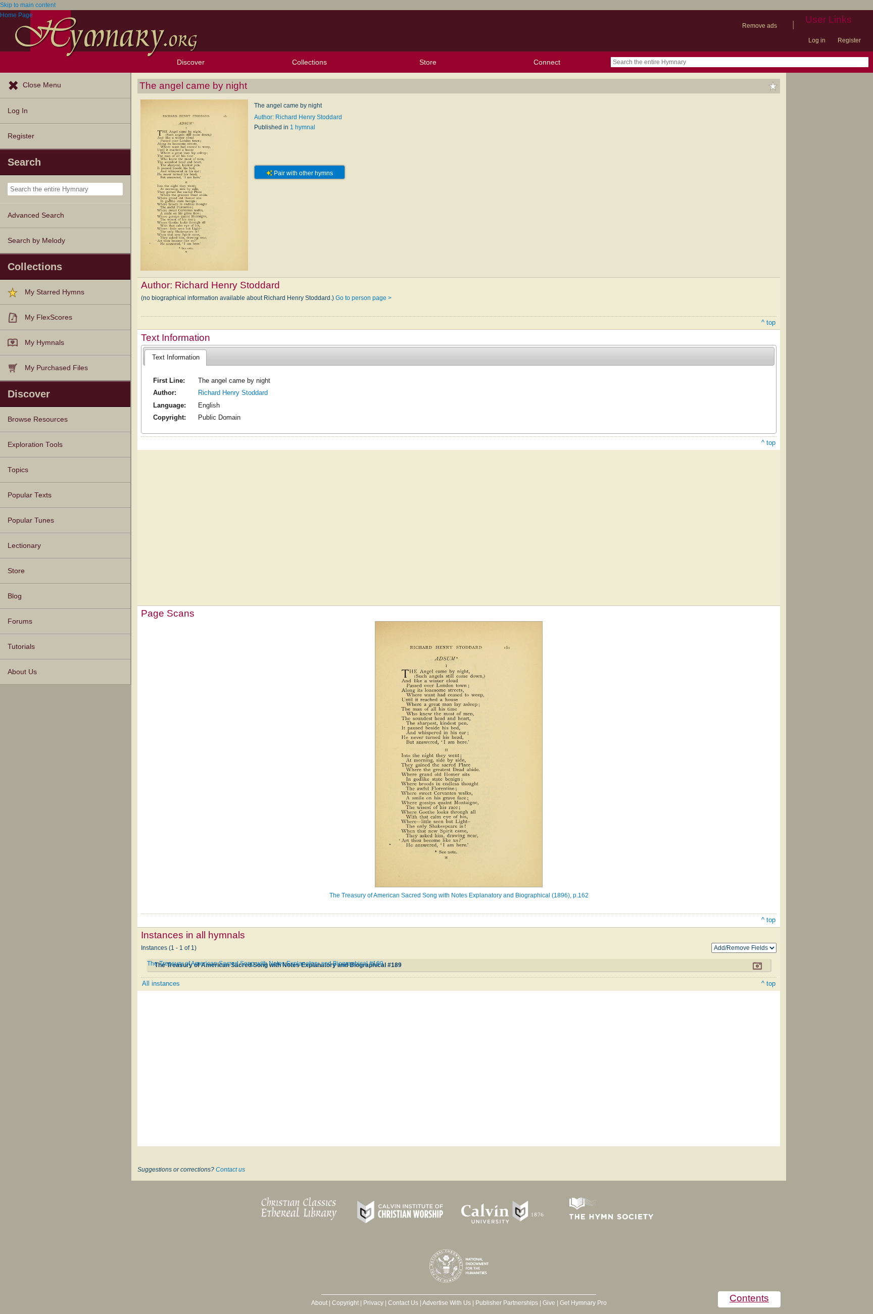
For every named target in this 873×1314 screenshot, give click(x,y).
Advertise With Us (446, 1302)
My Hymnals (44, 342)
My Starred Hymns (54, 292)
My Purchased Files (56, 368)
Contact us (230, 1169)
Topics (18, 470)
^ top (768, 322)
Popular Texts (30, 495)
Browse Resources (38, 419)
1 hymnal (302, 127)
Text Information (176, 357)
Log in (817, 40)
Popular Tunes (31, 520)
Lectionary (24, 545)
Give (549, 1302)
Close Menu (42, 85)
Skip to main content (28, 5)
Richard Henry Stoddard (233, 392)
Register (849, 40)
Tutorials (21, 646)
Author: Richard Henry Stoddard (298, 117)
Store (428, 62)
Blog (15, 596)
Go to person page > (363, 297)
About (319, 1302)
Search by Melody (36, 240)
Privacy (373, 1302)
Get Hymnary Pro (583, 1302)
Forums (20, 621)
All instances (161, 983)
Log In (18, 111)
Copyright (345, 1302)
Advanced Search (36, 215)
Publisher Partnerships (506, 1302)
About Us (22, 672)
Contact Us (403, 1302)
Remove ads (759, 25)
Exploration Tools (35, 444)
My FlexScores (48, 317)
